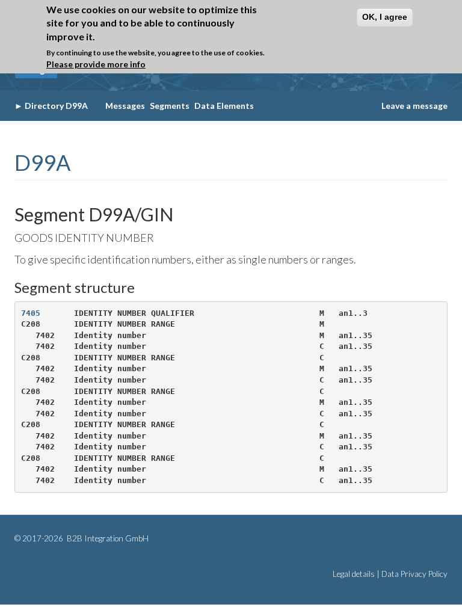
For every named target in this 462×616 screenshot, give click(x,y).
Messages (125, 105)
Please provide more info (96, 64)
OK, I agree (384, 17)
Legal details (354, 574)
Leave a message (414, 105)
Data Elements (224, 105)
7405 (30, 313)
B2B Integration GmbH (107, 538)
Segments (169, 105)
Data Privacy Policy (414, 574)
